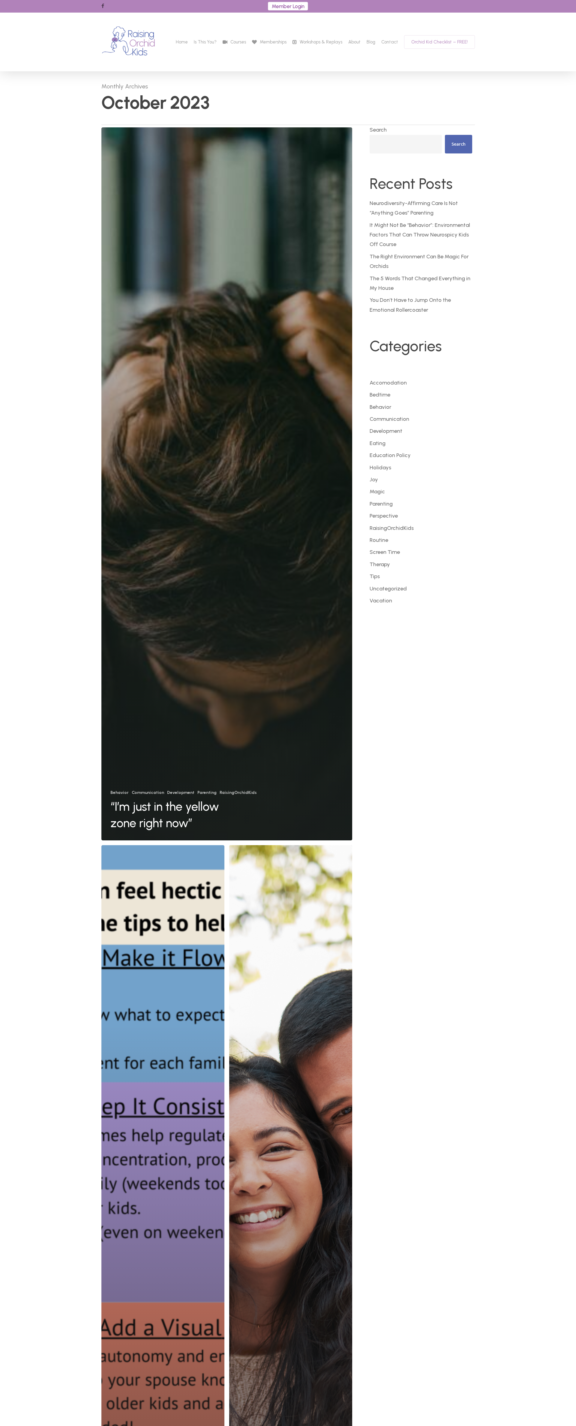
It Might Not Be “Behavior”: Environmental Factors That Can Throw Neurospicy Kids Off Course (420, 235)
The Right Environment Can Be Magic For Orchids (419, 261)
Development (180, 792)
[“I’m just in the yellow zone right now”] (226, 483)
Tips (375, 576)
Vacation (381, 600)
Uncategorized (388, 588)
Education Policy (390, 455)
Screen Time (385, 552)
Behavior (119, 792)
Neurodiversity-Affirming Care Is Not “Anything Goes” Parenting (414, 208)
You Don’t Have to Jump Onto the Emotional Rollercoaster (410, 305)
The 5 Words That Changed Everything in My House (420, 283)
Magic (377, 491)
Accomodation (388, 382)
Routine (379, 540)
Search (378, 129)
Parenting (207, 792)
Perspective (384, 515)
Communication (148, 792)
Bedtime (380, 394)
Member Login (288, 6)
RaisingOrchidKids (238, 792)
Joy (374, 479)
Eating (378, 443)
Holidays (380, 467)
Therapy (380, 564)
